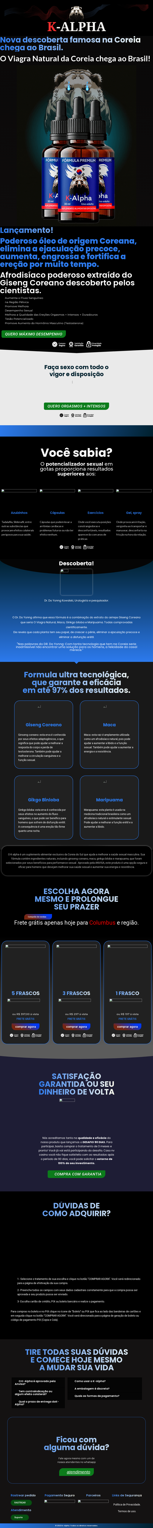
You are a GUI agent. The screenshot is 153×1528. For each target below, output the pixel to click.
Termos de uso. (127, 1511)
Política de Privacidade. (127, 1504)
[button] (38, 1383)
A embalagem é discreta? (92, 1388)
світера (113, 617)
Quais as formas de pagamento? (97, 1396)
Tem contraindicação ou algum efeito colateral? (33, 1393)
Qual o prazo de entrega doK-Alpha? (37, 1403)
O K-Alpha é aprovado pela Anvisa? (35, 1382)
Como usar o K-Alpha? (90, 1381)
